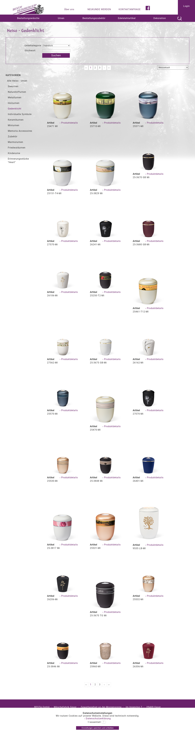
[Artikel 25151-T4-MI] (63, 186)
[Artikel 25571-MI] (148, 119)
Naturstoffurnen (17, 92)
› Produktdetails (69, 122)
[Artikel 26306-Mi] (148, 659)
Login (186, 6)
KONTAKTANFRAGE (130, 9)
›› (109, 67)
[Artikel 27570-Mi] (63, 237)
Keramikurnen (16, 119)
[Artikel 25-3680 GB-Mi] (148, 237)
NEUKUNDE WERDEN (99, 9)
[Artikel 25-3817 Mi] (63, 541)
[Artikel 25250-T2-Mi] (105, 288)
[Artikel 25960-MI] (105, 659)
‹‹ (86, 67)
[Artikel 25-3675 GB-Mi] (105, 355)
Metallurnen (14, 97)
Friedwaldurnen (16, 147)
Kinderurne (14, 153)
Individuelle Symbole (20, 114)
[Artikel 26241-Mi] (105, 237)
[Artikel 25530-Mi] (63, 474)
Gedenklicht (14, 108)
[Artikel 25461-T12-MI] (148, 304)
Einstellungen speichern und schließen (97, 728)
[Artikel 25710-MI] (105, 119)
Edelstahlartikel (127, 18)
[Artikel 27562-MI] (63, 355)
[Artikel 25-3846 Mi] (63, 659)
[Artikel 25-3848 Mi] (105, 474)
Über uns (69, 9)
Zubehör (12, 136)
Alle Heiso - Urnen (17, 80)
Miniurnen (13, 125)
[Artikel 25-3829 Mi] (105, 186)
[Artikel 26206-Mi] (63, 592)
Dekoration (159, 18)
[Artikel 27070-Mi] (148, 407)
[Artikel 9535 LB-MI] (148, 541)
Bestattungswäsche (28, 18)
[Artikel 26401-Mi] (148, 474)
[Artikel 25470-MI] (105, 423)
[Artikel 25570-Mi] (63, 407)
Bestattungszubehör (94, 18)
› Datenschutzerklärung (97, 718)
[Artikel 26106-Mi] (63, 288)
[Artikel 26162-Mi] (148, 355)
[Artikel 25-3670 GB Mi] (148, 170)
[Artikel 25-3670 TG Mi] (105, 608)
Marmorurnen (15, 142)
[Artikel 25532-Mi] (148, 592)
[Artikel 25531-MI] (105, 541)
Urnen (61, 18)
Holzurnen (13, 103)
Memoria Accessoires (20, 131)
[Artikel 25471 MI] (63, 119)
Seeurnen (13, 86)
